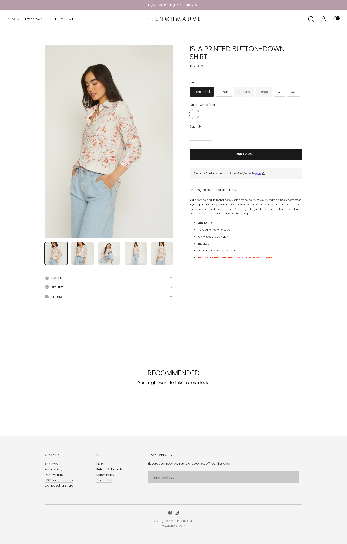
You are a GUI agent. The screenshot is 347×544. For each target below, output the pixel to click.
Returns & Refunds (109, 469)
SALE (71, 19)
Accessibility (53, 469)
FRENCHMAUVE (184, 521)
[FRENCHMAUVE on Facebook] (170, 513)
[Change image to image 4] (136, 253)
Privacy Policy (54, 475)
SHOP (11, 19)
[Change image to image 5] (162, 253)
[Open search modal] (311, 19)
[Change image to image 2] (82, 253)
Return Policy (105, 475)
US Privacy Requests (59, 480)
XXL (293, 92)
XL (279, 92)
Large (264, 92)
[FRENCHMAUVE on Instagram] (176, 513)
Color (193, 105)
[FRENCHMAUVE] (173, 19)
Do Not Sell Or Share (59, 485)
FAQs (100, 464)
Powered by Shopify (173, 525)
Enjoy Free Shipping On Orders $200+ (173, 5)
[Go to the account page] (323, 19)
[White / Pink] (194, 114)
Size (192, 82)
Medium (244, 92)
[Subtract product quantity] (208, 136)
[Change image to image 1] (56, 253)
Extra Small (202, 92)
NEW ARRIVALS (33, 19)
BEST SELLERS (55, 19)
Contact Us (104, 480)
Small (224, 92)
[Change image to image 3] (109, 253)
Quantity (196, 126)
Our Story (51, 464)
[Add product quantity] (194, 136)
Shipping (196, 190)
